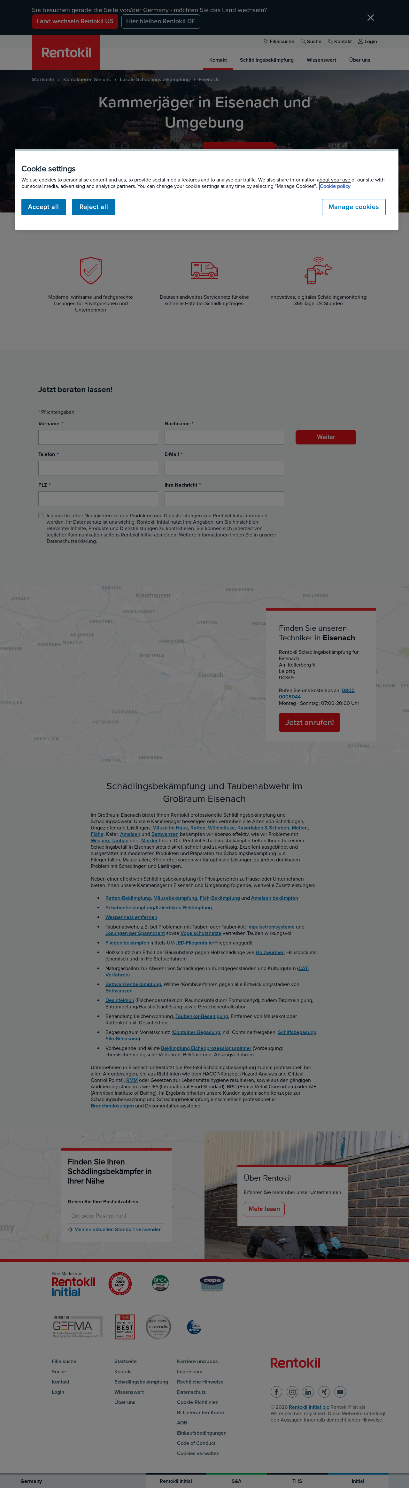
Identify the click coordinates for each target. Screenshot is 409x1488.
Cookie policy (335, 186)
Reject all (94, 207)
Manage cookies (354, 207)
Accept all (43, 207)
